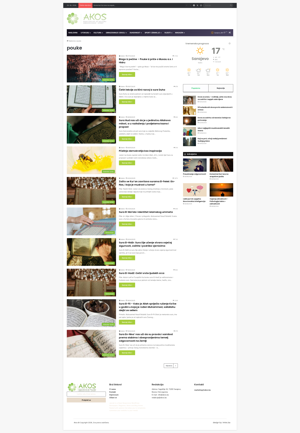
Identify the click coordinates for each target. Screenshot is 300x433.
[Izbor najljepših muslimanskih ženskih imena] (189, 131)
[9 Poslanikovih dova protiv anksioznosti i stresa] (189, 110)
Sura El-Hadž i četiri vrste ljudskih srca (141, 273)
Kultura (97, 33)
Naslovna (72, 33)
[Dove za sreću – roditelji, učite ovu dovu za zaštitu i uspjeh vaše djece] (189, 100)
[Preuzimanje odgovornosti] (195, 165)
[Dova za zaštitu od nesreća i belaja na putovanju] (189, 121)
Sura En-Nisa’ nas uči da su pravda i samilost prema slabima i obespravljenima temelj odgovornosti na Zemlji (146, 337)
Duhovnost (135, 33)
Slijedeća (169, 366)
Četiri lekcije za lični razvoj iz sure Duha (142, 89)
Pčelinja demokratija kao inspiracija (140, 150)
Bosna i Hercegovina (160, 392)
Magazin (179, 33)
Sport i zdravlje (152, 33)
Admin (123, 56)
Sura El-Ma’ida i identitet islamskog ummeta (146, 212)
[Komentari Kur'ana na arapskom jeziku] (221, 165)
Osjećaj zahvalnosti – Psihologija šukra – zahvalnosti (219, 201)
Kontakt (112, 392)
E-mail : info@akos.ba (160, 395)
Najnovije (221, 88)
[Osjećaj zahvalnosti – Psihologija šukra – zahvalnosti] (221, 190)
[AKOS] (87, 18)
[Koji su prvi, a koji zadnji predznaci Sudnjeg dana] (189, 141)
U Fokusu (85, 33)
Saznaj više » (127, 74)
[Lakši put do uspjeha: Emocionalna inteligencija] (195, 190)
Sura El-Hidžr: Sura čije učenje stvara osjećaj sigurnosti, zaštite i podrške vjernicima (145, 244)
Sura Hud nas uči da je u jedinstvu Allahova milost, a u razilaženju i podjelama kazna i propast (145, 123)
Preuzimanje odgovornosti (194, 174)
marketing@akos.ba (202, 390)
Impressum (113, 395)
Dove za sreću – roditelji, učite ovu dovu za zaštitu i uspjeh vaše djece (215, 98)
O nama (112, 389)
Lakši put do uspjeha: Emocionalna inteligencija (194, 200)
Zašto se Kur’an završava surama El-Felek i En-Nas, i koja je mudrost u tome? (147, 183)
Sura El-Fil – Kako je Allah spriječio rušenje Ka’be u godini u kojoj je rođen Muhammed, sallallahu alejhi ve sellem (147, 307)
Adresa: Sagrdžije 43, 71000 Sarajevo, (166, 389)
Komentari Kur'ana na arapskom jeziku (107, 5)
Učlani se (113, 398)
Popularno (195, 88)
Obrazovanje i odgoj (115, 33)
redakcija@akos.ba (159, 398)
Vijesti (167, 33)
